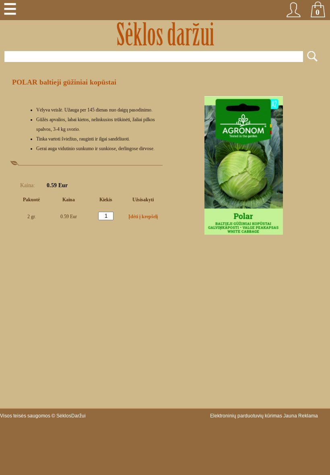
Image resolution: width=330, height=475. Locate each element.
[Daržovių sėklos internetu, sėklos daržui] (165, 34)
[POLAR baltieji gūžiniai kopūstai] (243, 233)
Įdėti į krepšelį (143, 216)
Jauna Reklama (300, 416)
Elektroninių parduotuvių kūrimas (246, 416)
